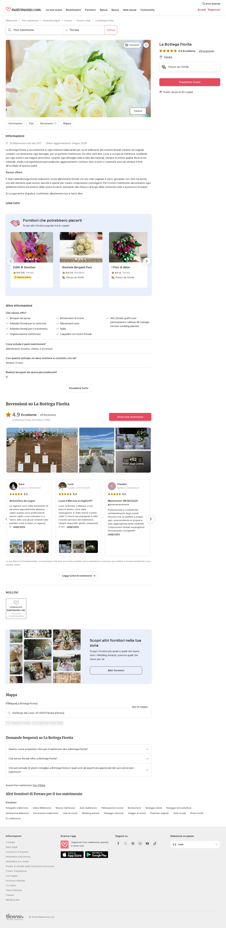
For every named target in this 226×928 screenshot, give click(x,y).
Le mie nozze (54, 10)
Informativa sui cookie (17, 861)
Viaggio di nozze (137, 813)
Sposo (115, 10)
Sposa (103, 10)
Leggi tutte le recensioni (77, 575)
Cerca (111, 30)
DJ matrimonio (13, 818)
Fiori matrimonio (30, 20)
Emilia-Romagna (52, 20)
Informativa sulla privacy (18, 856)
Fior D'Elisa (39, 785)
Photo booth (196, 813)
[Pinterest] (133, 844)
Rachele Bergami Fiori (77, 267)
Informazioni (15, 123)
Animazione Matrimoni (17, 813)
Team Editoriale (14, 890)
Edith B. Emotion (24, 267)
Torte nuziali (179, 813)
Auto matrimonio (88, 808)
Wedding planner (91, 813)
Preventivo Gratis (190, 82)
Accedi (202, 9)
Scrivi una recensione (130, 417)
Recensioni (48, 123)
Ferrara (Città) (83, 20)
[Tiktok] (155, 844)
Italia (180, 844)
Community (147, 10)
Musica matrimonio (65, 808)
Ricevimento (73, 10)
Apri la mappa (139, 706)
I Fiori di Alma (121, 267)
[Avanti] (146, 261)
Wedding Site (13, 899)
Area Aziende (212, 3)
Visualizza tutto (78, 388)
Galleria (138, 111)
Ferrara (68, 20)
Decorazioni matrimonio (45, 813)
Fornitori (90, 10)
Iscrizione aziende (15, 880)
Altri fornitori (116, 670)
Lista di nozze (70, 813)
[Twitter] (126, 844)
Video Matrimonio (42, 808)
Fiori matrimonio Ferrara (18, 723)
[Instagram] (140, 844)
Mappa (67, 123)
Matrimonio (12, 20)
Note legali (11, 847)
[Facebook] (118, 844)
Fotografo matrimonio (17, 808)
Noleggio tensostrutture (178, 808)
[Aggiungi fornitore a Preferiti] (146, 45)
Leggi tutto (13, 202)
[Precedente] (10, 261)
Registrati (214, 9)
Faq (31, 123)
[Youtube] (147, 844)
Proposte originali (159, 813)
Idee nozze (129, 10)
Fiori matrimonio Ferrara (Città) (47, 723)
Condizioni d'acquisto (17, 851)
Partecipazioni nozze (112, 808)
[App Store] (72, 857)
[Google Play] (96, 857)
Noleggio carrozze (114, 813)
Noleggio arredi (153, 808)
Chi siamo (11, 885)
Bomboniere (134, 808)
